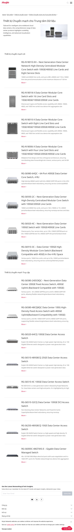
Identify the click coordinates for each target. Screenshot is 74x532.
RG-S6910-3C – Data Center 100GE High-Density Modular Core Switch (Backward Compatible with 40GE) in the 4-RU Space (42, 250)
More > (23, 83)
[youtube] (32, 499)
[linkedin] (37, 499)
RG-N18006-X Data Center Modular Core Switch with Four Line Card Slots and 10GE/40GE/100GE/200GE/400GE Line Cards (43, 150)
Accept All (67, 529)
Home (4, 15)
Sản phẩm (10, 15)
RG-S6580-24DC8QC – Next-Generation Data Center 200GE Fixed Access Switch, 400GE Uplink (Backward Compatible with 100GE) (43, 284)
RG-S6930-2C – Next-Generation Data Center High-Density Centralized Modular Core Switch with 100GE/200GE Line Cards (45, 200)
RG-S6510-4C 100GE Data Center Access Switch (45, 381)
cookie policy (10, 524)
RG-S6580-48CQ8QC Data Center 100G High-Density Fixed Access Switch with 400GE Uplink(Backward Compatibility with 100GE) (44, 311)
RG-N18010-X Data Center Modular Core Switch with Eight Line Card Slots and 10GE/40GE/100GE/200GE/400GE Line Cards (43, 123)
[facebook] (41, 499)
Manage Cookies (7, 529)
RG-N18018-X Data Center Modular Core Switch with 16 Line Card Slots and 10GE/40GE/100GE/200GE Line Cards (41, 96)
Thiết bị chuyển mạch (21, 15)
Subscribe (67, 493)
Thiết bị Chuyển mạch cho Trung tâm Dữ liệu (42, 15)
